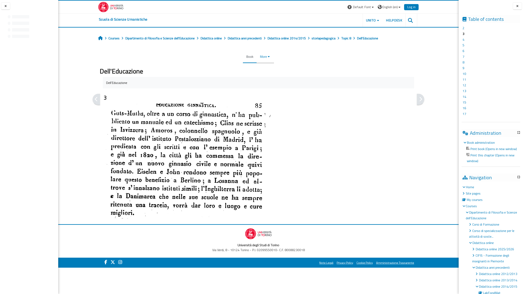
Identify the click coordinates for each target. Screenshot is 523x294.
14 (464, 96)
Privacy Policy (345, 263)
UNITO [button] (371, 20)
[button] (361, 7)
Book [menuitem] (249, 56)
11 (464, 79)
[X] (113, 262)
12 (464, 85)
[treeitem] (491, 152)
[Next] (420, 99)
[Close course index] (5, 6)
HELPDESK (394, 20)
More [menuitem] (263, 56)
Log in (411, 6)
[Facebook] (106, 262)
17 (464, 113)
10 (464, 73)
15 (464, 102)
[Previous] (96, 99)
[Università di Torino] (111, 6)
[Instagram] (120, 262)
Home (470, 187)
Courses (471, 206)
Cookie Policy (364, 263)
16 (464, 108)
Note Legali (326, 263)
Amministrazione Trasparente (395, 263)
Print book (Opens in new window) (493, 148)
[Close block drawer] (517, 6)
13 (464, 90)
